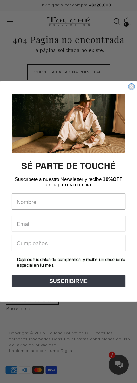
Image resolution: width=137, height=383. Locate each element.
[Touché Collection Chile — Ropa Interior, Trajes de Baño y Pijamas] (68, 21)
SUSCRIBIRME (68, 281)
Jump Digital (61, 351)
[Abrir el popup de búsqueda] (113, 21)
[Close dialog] (131, 87)
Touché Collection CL (69, 333)
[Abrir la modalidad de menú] (9, 21)
